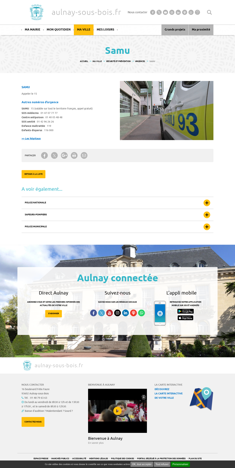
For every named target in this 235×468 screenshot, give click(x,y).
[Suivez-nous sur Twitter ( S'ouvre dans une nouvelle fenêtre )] (101, 313)
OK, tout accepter (142, 464)
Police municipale (36, 226)
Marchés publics (60, 458)
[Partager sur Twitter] (54, 155)
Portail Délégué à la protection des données (161, 458)
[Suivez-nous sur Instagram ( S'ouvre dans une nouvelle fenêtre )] (117, 313)
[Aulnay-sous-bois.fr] (36, 12)
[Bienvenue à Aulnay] (117, 411)
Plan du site (195, 458)
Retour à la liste (33, 174)
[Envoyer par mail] (84, 155)
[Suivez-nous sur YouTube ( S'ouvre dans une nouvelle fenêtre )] (109, 313)
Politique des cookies (122, 458)
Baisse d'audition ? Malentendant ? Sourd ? (49, 411)
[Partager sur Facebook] (44, 155)
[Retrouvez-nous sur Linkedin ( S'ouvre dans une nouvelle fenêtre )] (125, 313)
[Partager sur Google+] (64, 155)
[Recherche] (209, 12)
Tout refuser (162, 464)
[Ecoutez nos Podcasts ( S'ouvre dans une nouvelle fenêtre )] (133, 313)
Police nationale (35, 202)
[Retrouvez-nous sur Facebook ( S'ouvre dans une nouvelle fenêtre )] (93, 313)
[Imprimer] (74, 155)
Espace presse (41, 458)
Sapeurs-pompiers (36, 214)
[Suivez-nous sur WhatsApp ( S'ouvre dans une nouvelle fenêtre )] (141, 313)
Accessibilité (79, 458)
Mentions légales (98, 458)
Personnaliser (180, 464)
